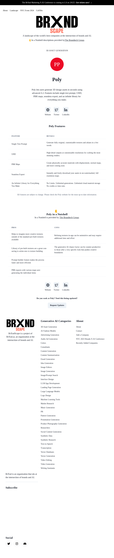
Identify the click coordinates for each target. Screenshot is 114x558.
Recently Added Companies (87, 343)
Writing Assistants (48, 468)
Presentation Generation (50, 420)
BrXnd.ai (10, 337)
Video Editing (46, 460)
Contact (79, 331)
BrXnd (9, 474)
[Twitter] (56, 110)
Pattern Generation (48, 416)
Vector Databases (47, 452)
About (5, 10)
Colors (43, 343)
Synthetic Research (48, 440)
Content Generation (48, 351)
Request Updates (57, 305)
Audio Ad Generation (49, 339)
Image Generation (48, 371)
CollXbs (39, 10)
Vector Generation (48, 456)
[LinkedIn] (66, 110)
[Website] (48, 110)
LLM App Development (50, 383)
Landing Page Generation (51, 387)
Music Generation (48, 408)
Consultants (45, 347)
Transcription (46, 448)
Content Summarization (50, 355)
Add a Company (82, 335)
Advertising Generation (50, 335)
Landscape (14, 10)
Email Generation (48, 359)
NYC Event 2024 (27, 10)
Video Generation (47, 464)
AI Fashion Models (48, 331)
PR (42, 412)
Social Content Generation (51, 432)
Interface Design (47, 379)
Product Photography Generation (54, 424)
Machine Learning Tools (50, 399)
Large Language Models (50, 391)
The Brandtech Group (74, 40)
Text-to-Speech (47, 444)
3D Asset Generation (57, 51)
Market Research (47, 404)
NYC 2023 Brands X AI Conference (90, 339)
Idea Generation (47, 363)
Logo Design (46, 395)
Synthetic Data (46, 436)
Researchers (45, 428)
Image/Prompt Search (49, 375)
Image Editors (46, 367)
